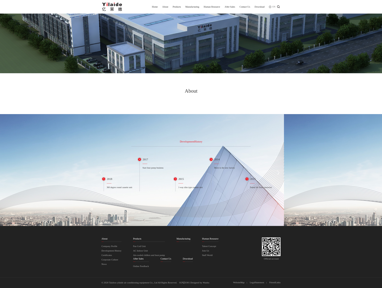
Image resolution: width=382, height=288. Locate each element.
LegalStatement (257, 282)
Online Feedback (141, 266)
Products (177, 7)
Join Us (205, 251)
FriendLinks (275, 282)
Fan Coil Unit (139, 246)
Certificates (106, 255)
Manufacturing (192, 7)
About (165, 7)
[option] (119, 183)
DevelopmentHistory (191, 141)
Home (155, 7)
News (104, 264)
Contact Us (244, 7)
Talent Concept (209, 246)
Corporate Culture (109, 259)
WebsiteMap (239, 282)
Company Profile (109, 246)
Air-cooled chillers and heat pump (149, 255)
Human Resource (212, 7)
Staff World (207, 255)
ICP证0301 (184, 282)
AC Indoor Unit (140, 251)
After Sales (230, 7)
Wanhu (206, 282)
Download (260, 7)
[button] (100, 173)
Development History (111, 251)
